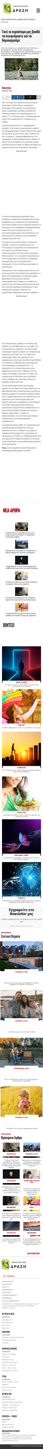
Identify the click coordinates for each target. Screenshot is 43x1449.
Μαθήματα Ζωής (8, 1359)
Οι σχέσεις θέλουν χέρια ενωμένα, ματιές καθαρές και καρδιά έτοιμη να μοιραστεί (21, 614)
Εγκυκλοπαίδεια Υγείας (21, 1068)
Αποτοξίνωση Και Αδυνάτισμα (13, 1337)
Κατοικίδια (6, 1357)
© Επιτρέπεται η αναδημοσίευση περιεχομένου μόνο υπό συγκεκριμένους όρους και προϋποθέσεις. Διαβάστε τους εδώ (20, 1306)
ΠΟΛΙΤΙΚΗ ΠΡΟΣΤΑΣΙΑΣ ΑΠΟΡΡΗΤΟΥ (21, 926)
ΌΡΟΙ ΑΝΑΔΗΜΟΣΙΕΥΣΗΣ (10, 1301)
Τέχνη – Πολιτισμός (9, 1368)
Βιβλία (32, 1207)
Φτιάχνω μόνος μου (9, 1408)
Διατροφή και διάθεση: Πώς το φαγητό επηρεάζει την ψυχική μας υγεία (21, 815)
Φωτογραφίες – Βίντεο (10, 1370)
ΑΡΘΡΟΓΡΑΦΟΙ (7, 1284)
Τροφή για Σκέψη (8, 1427)
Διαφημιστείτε (7, 1290)
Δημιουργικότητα (11, 20)
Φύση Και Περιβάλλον (10, 1410)
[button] (38, 11)
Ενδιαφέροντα (11, 1207)
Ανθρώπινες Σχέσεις (9, 1354)
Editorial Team (7, 91)
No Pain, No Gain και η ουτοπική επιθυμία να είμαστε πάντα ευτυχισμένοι (21, 583)
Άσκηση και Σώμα (8, 1399)
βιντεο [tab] (8, 625)
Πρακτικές (5, 22)
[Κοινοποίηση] (17, 97)
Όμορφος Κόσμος (9, 1349)
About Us (5, 1287)
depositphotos (7, 1281)
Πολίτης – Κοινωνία (9, 1365)
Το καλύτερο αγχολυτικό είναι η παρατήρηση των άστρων (11, 1241)
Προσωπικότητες (8, 1424)
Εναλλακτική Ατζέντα (11, 1431)
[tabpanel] (21, 568)
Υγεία (4, 1376)
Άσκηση (3, 20)
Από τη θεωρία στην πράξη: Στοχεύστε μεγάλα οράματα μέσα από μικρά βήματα (21, 771)
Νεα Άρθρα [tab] (11, 511)
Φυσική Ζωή (6, 1394)
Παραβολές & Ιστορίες (10, 1362)
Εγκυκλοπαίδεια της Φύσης (12, 1402)
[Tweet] (30, 97)
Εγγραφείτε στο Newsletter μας (21, 912)
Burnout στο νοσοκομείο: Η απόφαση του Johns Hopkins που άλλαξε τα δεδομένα (21, 551)
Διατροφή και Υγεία (9, 1340)
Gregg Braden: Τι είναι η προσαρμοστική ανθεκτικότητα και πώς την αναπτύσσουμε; (22, 567)
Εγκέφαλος (31, 20)
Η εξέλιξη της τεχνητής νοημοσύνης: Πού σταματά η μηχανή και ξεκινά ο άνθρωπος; (21, 901)
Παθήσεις (5, 1385)
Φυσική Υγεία (7, 1390)
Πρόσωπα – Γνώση (9, 1416)
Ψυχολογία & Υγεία (21, 972)
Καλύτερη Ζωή (11, 1154)
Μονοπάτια (6, 1325)
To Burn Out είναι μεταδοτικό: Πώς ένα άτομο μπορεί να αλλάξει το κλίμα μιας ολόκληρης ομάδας (20, 535)
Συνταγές (5, 1343)
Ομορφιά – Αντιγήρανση (10, 1405)
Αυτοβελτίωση (28, 1181)
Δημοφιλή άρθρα (22, 20)
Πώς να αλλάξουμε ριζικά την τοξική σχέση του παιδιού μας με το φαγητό (21, 1080)
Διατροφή (6, 1332)
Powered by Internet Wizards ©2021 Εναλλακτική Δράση (26, 1446)
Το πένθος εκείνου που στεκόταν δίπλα (21, 1032)
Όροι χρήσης (6, 1292)
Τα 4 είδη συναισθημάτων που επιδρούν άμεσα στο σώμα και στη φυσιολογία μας (21, 598)
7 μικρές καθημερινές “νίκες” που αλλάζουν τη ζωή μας (21, 728)
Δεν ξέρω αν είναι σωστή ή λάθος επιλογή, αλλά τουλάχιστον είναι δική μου (21, 685)
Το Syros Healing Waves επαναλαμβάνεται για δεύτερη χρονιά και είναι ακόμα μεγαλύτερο (31, 1242)
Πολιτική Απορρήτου (9, 1295)
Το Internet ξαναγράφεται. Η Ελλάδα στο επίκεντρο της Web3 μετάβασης (21, 858)
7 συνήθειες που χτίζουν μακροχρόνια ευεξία (21, 1128)
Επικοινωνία (7, 1298)
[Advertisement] (21, 183)
